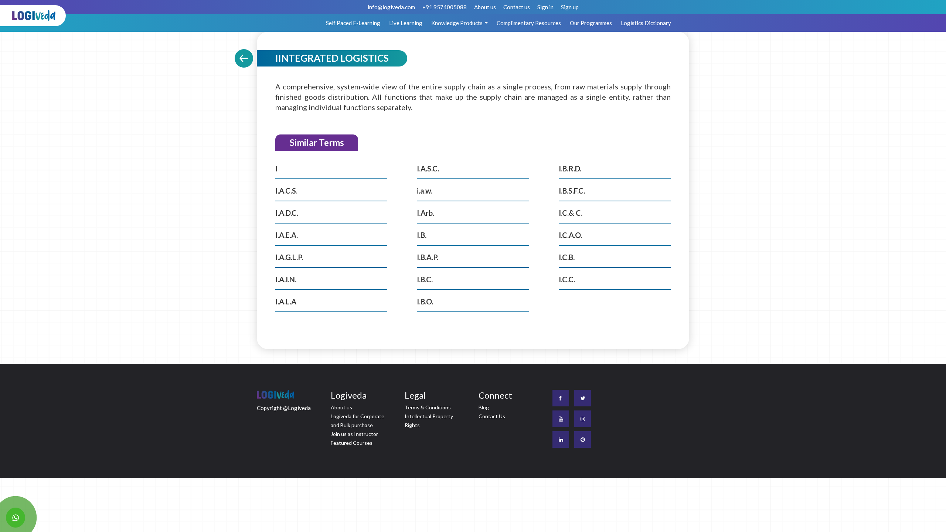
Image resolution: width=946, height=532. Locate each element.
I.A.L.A (285, 301)
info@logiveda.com (391, 7)
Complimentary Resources (529, 23)
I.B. (421, 235)
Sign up (570, 7)
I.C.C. (567, 279)
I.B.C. (425, 279)
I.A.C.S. (286, 190)
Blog (484, 407)
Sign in (545, 7)
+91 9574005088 (444, 7)
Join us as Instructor (354, 434)
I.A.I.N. (285, 279)
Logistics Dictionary (646, 23)
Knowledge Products (457, 23)
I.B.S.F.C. (572, 190)
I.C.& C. (570, 212)
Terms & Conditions (428, 407)
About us (485, 7)
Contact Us (492, 416)
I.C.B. (567, 257)
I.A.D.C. (286, 212)
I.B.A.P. (427, 257)
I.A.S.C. (428, 168)
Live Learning (405, 23)
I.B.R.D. (570, 168)
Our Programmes (591, 23)
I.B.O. (425, 301)
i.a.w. (424, 190)
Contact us (516, 7)
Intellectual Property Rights (429, 420)
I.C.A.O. (570, 235)
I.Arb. (425, 212)
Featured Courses (351, 443)
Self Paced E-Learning (353, 23)
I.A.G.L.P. (289, 257)
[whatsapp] (15, 518)
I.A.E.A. (286, 235)
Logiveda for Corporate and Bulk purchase (357, 420)
